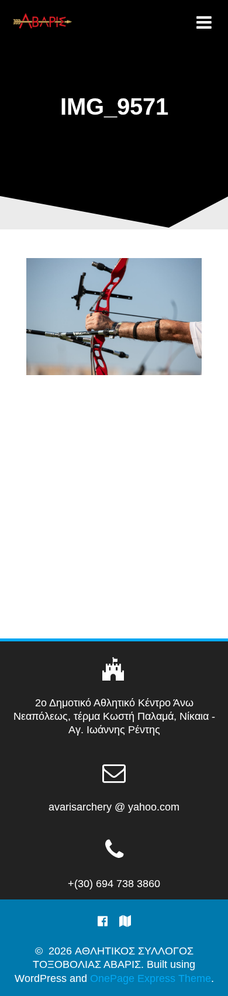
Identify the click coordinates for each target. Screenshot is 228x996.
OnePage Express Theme (150, 978)
